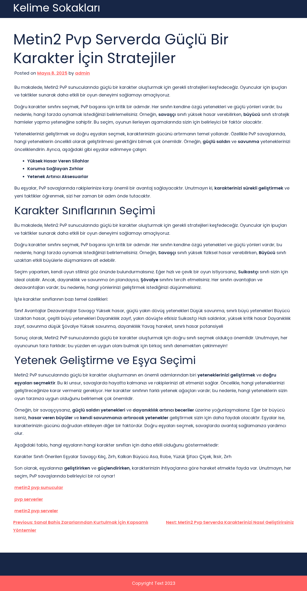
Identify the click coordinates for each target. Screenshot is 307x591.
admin (82, 73)
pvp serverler (28, 499)
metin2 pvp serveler (36, 511)
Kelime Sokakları (56, 8)
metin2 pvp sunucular (38, 487)
